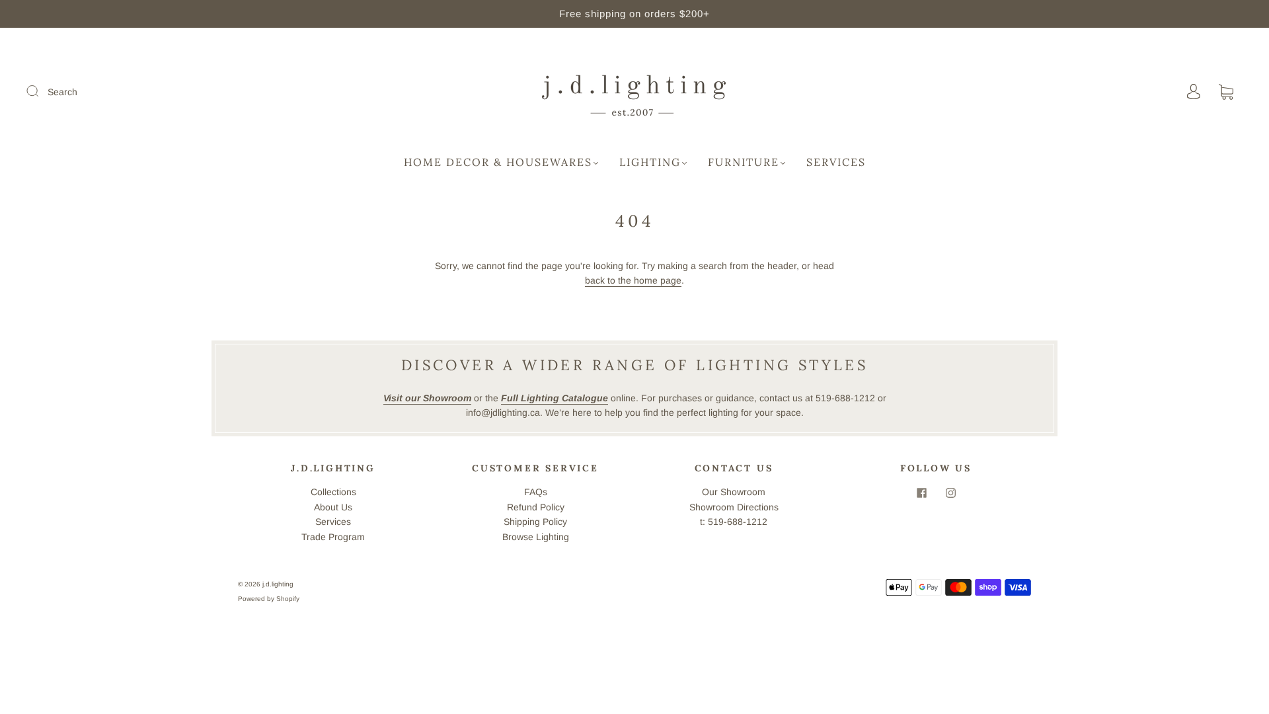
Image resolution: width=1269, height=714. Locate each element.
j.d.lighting (277, 584)
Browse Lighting (535, 537)
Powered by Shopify (268, 598)
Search (62, 92)
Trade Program (333, 537)
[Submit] (41, 91)
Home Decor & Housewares (498, 162)
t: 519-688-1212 (733, 521)
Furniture (743, 162)
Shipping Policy (535, 521)
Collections (333, 492)
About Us (333, 507)
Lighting (650, 162)
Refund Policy (535, 507)
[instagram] (950, 492)
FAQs (535, 492)
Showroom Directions (734, 507)
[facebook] (921, 492)
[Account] (1194, 91)
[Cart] (1226, 92)
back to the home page (633, 280)
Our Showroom (733, 492)
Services (836, 162)
